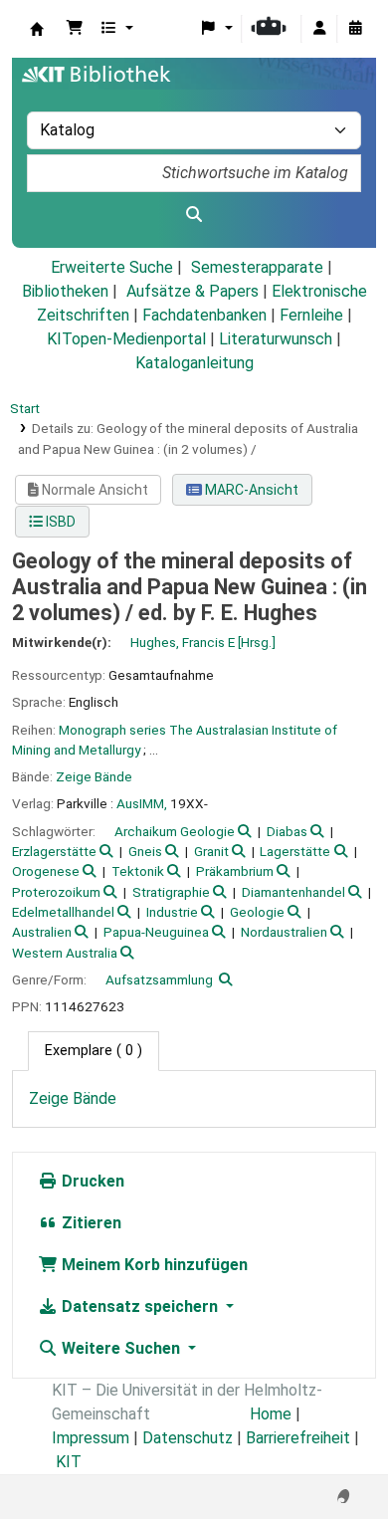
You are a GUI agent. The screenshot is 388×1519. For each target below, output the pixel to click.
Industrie (172, 912)
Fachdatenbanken (204, 315)
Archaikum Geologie (174, 831)
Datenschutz (187, 1437)
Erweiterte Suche (112, 267)
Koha (37, 29)
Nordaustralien (284, 932)
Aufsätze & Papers (192, 291)
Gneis (145, 851)
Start (25, 408)
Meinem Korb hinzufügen (153, 1264)
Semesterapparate (257, 267)
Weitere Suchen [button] (121, 1348)
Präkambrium (235, 871)
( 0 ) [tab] (93, 1050)
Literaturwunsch (275, 338)
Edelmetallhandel (63, 912)
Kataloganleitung (194, 362)
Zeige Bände (94, 776)
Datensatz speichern (140, 1306)
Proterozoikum (56, 892)
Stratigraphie (171, 892)
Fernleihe (311, 315)
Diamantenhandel (293, 892)
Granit (211, 851)
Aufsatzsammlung (159, 979)
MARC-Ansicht (250, 490)
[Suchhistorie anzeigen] (355, 29)
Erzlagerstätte (54, 851)
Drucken (91, 1181)
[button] (75, 29)
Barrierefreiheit (298, 1437)
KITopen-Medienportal (126, 338)
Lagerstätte (295, 851)
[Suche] (194, 215)
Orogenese (46, 871)
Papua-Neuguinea (156, 932)
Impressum (90, 1437)
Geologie (257, 912)
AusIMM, (141, 803)
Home (270, 1414)
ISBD (59, 522)
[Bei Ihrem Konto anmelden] (319, 29)
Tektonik (137, 871)
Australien (42, 932)
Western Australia (64, 953)
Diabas (287, 831)
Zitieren (89, 1222)
